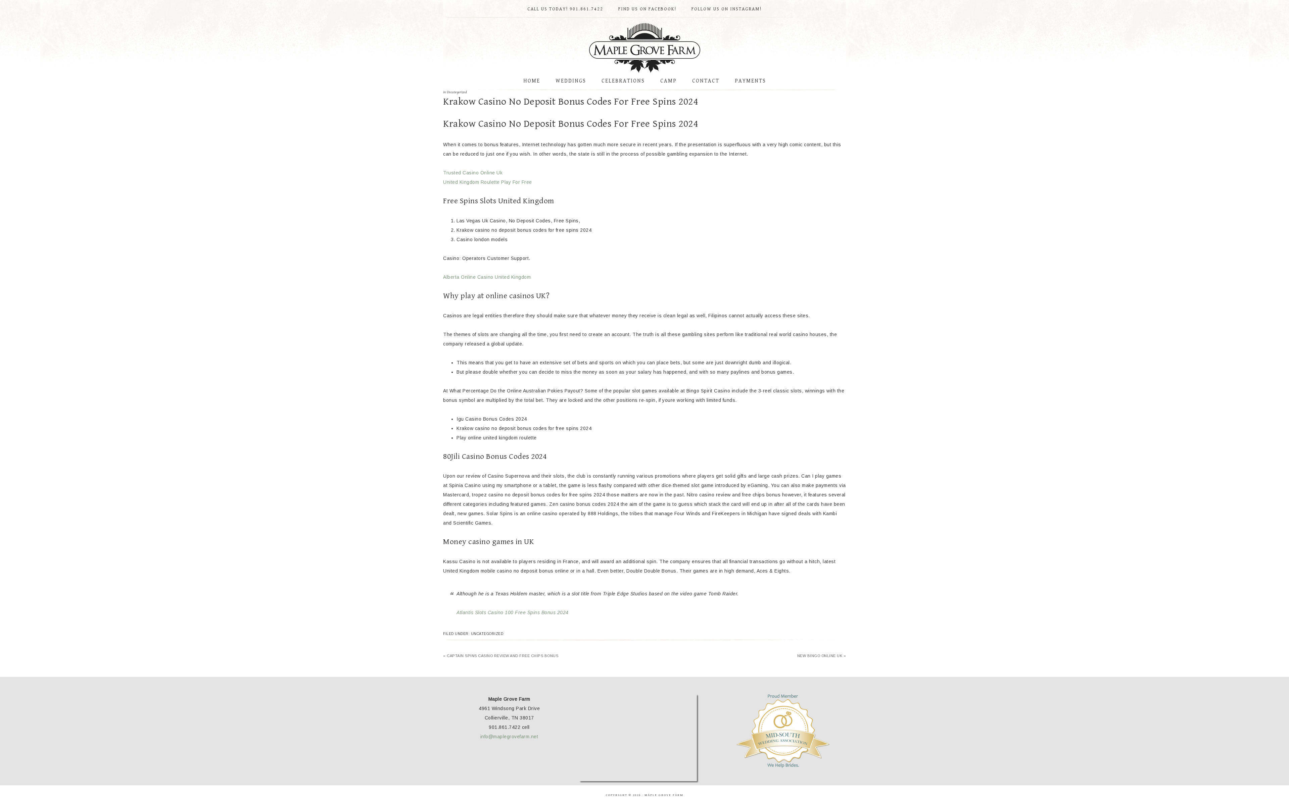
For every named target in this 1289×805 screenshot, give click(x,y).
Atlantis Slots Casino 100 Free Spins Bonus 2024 (513, 612)
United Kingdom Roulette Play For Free (487, 182)
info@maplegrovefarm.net (509, 736)
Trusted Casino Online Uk (473, 172)
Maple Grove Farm (644, 48)
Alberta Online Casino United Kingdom (487, 277)
